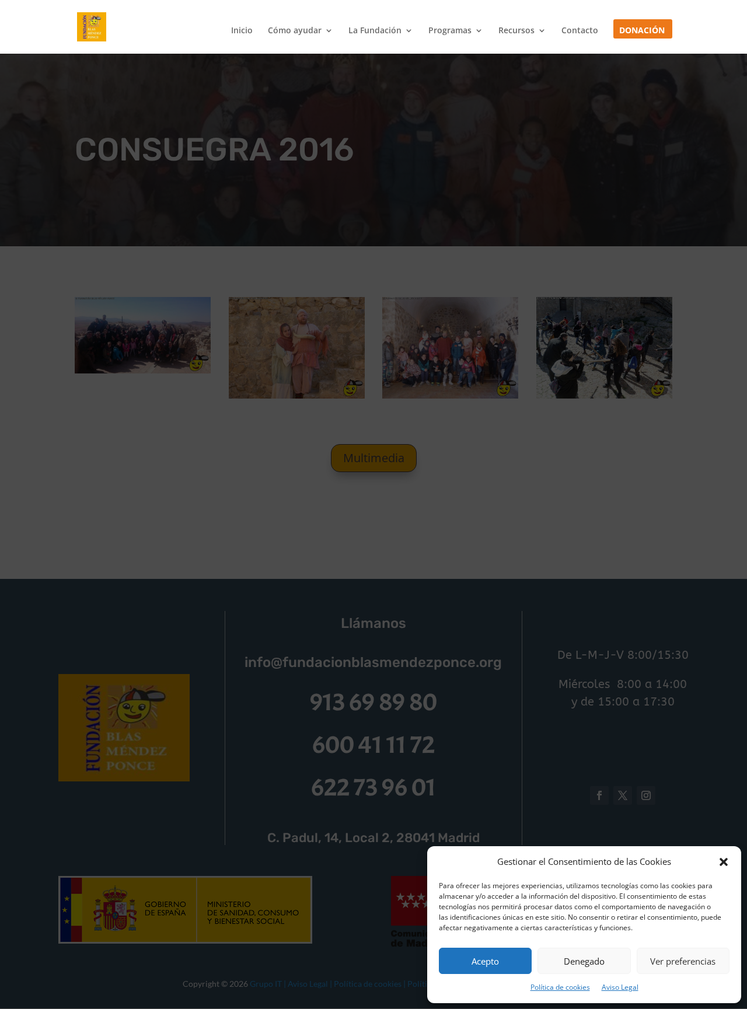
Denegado (584, 961)
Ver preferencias (682, 961)
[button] (723, 862)
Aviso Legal (620, 987)
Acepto (485, 961)
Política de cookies (560, 987)
